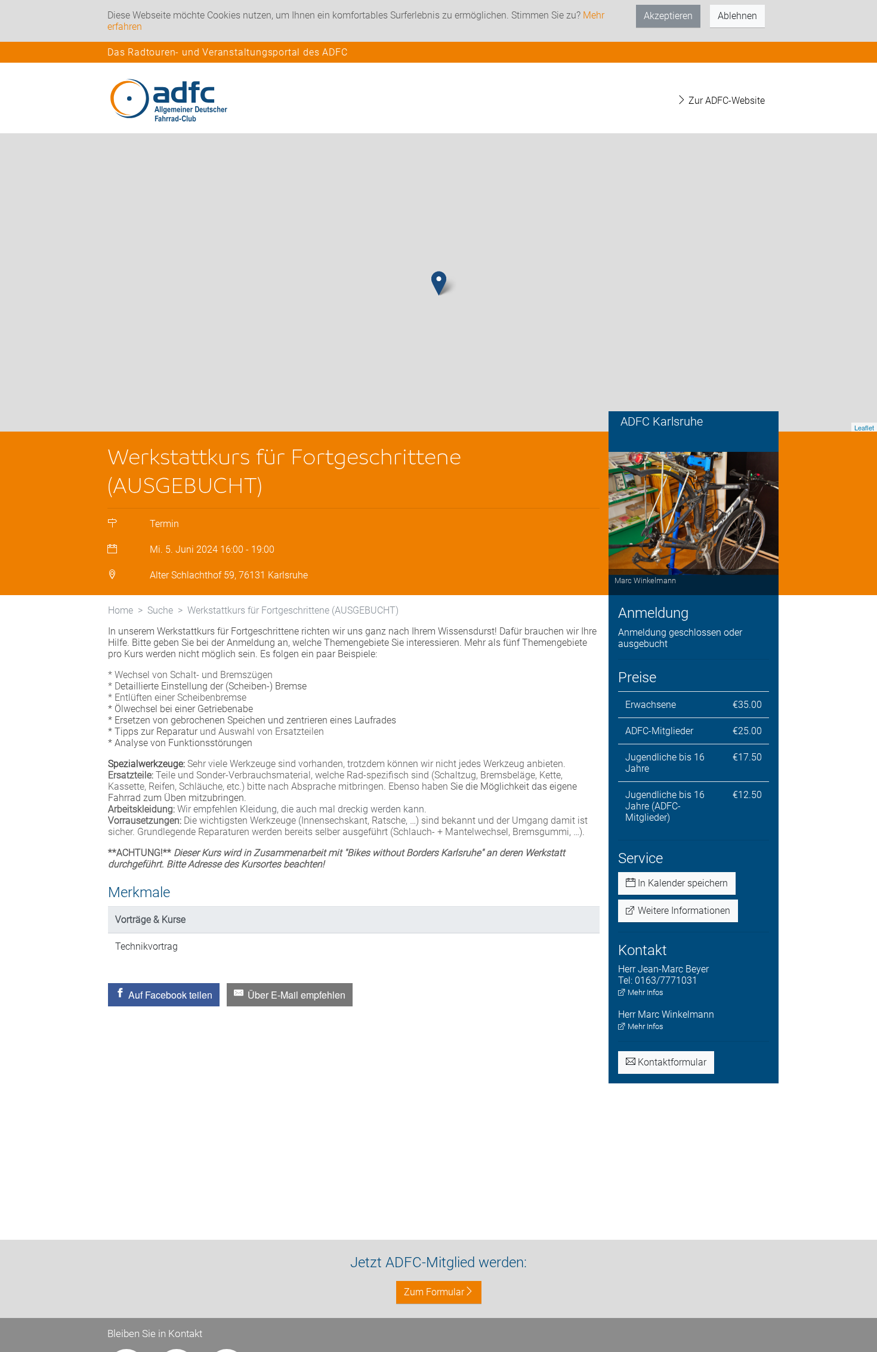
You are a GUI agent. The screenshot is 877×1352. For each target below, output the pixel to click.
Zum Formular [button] (434, 1292)
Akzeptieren (668, 15)
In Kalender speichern (681, 883)
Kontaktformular (670, 1062)
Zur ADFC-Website (725, 100)
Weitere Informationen (682, 910)
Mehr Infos (644, 992)
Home (120, 610)
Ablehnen (737, 15)
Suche (160, 610)
